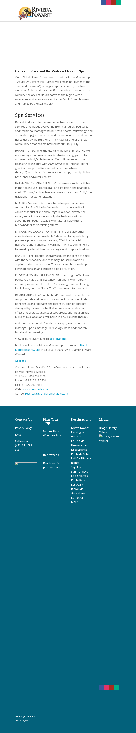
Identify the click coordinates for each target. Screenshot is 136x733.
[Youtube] (113, 2)
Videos (103, 432)
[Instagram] (108, 2)
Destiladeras (79, 450)
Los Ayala (77, 484)
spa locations (58, 339)
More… (75, 502)
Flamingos (77, 432)
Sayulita (76, 467)
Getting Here (51, 431)
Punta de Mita (80, 454)
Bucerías (76, 436)
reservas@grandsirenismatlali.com (46, 393)
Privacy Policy (23, 428)
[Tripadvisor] (118, 2)
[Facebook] (103, 2)
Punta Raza (78, 480)
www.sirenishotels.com (36, 389)
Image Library (108, 428)
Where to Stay (52, 435)
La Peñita (77, 497)
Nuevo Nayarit (80, 428)
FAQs (18, 434)
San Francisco (79, 471)
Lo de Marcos (79, 476)
